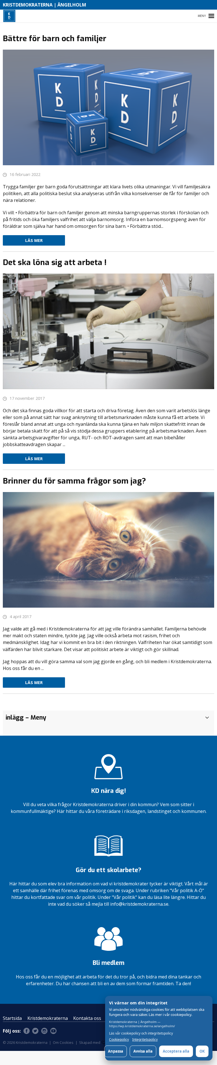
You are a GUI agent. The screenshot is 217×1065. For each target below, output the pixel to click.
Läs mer (34, 240)
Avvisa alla (143, 1051)
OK (202, 1051)
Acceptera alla (176, 1051)
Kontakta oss (87, 1018)
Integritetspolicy (145, 1039)
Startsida (12, 1018)
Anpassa (115, 1051)
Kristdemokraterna (47, 1018)
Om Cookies (63, 1042)
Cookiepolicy (119, 1039)
